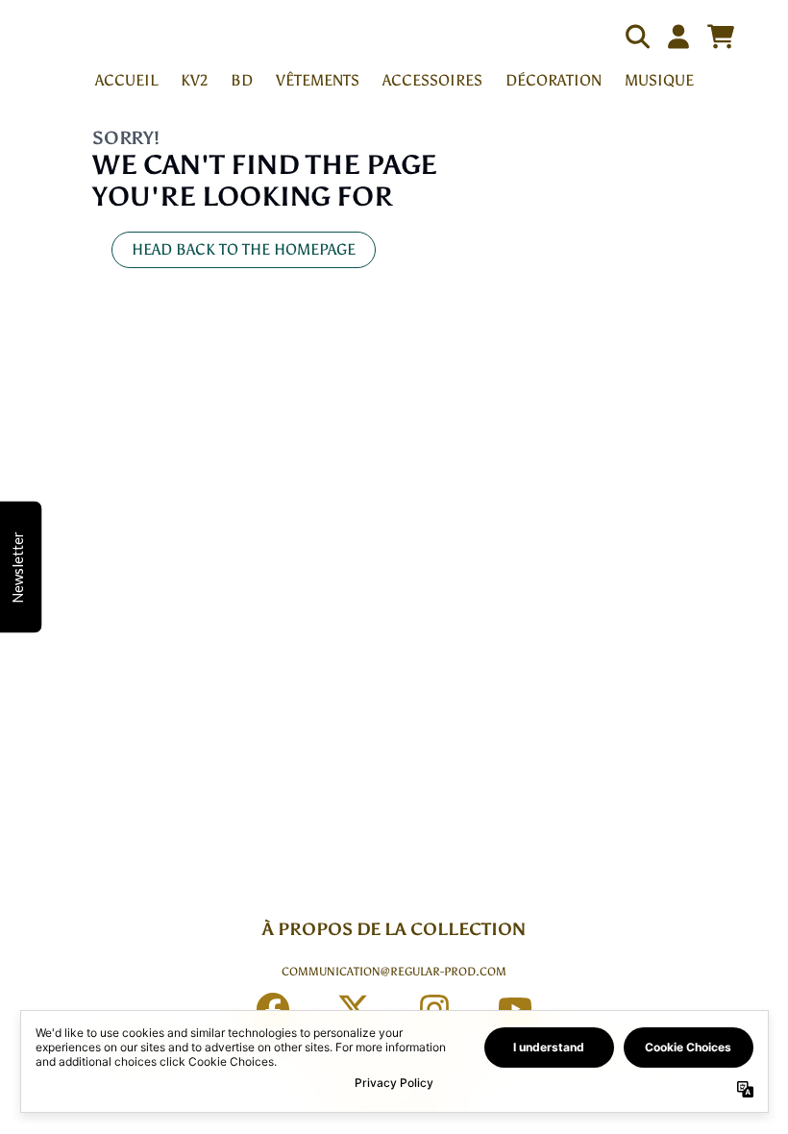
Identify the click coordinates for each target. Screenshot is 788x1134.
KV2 (194, 80)
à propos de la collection (394, 929)
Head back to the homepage (244, 249)
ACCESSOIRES (432, 80)
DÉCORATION (553, 80)
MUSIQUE (659, 80)
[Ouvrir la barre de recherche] (636, 36)
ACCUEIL (126, 80)
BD (242, 80)
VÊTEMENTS (317, 80)
